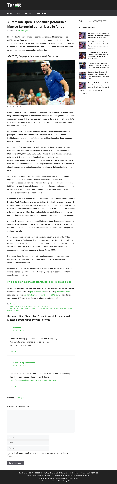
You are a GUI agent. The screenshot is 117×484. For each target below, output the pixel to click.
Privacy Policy (62, 481)
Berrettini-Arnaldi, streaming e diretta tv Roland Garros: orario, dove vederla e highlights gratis (98, 65)
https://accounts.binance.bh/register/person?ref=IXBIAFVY (34, 380)
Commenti (13, 304)
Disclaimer (71, 481)
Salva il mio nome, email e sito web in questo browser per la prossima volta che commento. (41, 454)
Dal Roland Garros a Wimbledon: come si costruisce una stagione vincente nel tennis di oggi (99, 35)
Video (17, 13)
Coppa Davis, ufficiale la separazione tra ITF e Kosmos (29, 306)
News (9, 13)
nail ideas (17, 328)
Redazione (53, 481)
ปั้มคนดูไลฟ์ (20, 398)
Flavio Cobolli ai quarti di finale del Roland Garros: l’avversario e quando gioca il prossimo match (99, 85)
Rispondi (13, 351)
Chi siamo (45, 481)
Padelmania (29, 13)
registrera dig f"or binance (24, 363)
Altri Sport (42, 13)
